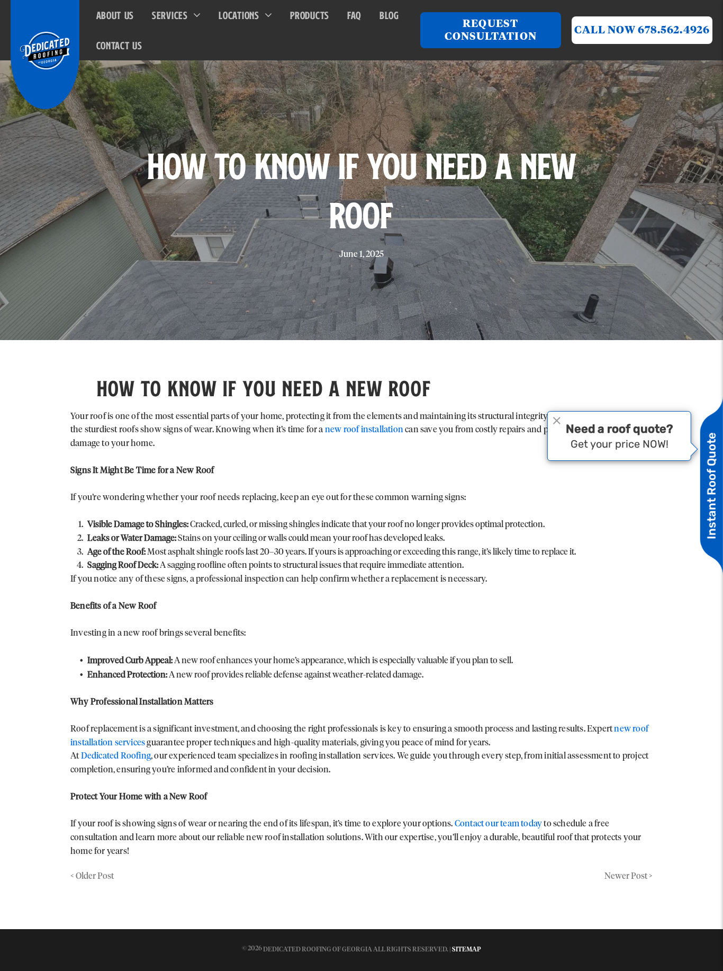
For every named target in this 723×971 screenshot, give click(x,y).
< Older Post (92, 876)
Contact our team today (498, 823)
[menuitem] (118, 15)
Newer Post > (628, 876)
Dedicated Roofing (116, 756)
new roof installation (364, 429)
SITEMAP (466, 950)
